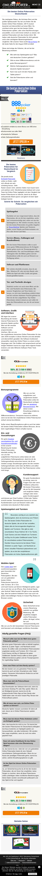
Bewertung (21, 158)
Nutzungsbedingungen (29, 862)
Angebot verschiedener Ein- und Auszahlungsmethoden (9, 441)
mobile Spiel (8, 567)
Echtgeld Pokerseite (8, 179)
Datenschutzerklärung (13, 862)
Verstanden (32, 874)
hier (16, 874)
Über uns (13, 860)
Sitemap (29, 860)
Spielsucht (21, 860)
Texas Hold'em (14, 227)
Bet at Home (32, 42)
